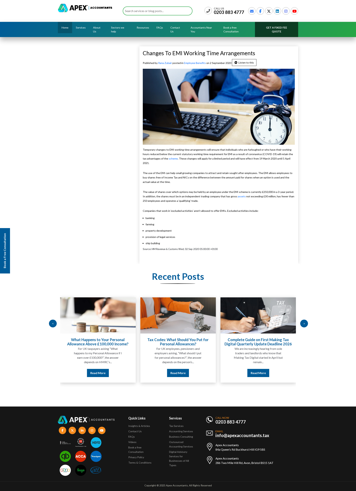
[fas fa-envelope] (252, 11)
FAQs (159, 27)
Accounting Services (181, 431)
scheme (173, 158)
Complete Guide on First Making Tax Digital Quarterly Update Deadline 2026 (258, 341)
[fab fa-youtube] (294, 11)
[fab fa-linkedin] (277, 11)
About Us (96, 29)
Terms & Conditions (139, 462)
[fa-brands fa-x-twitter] (269, 11)
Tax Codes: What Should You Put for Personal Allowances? (178, 341)
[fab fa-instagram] (286, 11)
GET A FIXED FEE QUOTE (276, 29)
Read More (98, 373)
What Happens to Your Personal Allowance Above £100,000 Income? (97, 341)
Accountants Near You (201, 29)
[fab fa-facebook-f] (260, 11)
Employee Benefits (195, 62)
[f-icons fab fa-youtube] (102, 430)
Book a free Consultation (231, 29)
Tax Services (176, 425)
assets (242, 196)
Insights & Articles (139, 425)
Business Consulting (181, 436)
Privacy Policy (136, 457)
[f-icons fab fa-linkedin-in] (82, 430)
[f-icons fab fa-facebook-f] (62, 430)
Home (65, 27)
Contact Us (175, 29)
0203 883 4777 (229, 12)
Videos (132, 442)
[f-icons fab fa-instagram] (92, 430)
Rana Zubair (165, 62)
